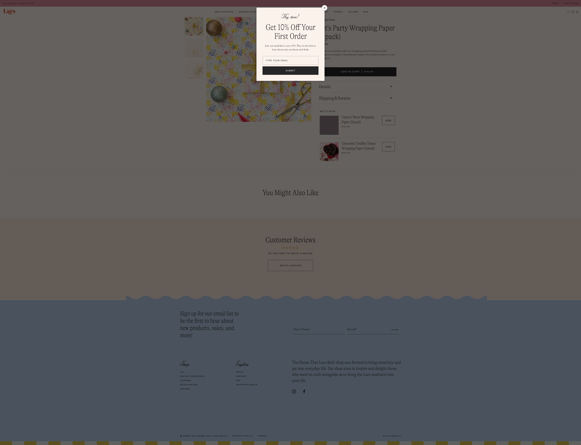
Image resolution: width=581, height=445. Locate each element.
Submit (290, 70)
